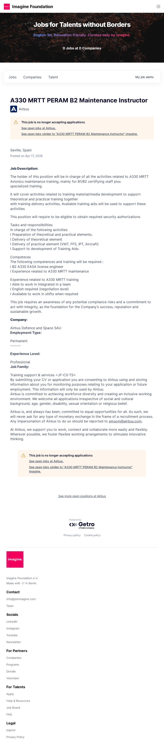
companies (32, 77)
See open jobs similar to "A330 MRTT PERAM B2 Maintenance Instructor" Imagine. (79, 134)
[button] (7, 6)
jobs (12, 77)
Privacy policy (72, 535)
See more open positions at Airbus (82, 496)
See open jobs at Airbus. (38, 128)
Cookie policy (92, 535)
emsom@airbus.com (125, 421)
